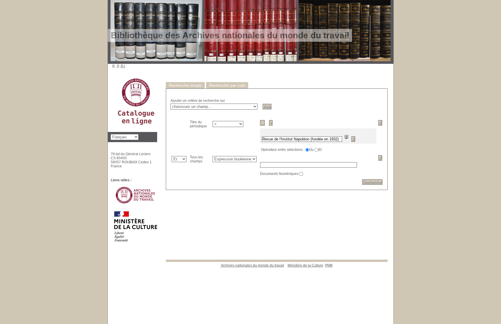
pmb (329, 265)
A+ (123, 66)
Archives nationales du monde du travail (252, 265)
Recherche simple (185, 85)
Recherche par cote (227, 85)
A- (113, 65)
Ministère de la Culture (305, 265)
